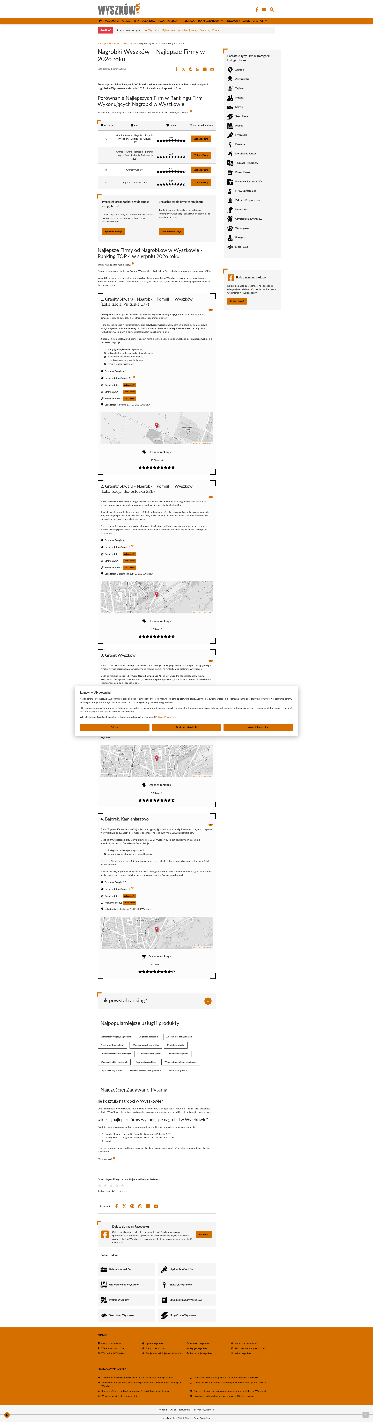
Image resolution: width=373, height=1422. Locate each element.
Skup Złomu (242, 116)
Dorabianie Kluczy (246, 153)
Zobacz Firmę (201, 139)
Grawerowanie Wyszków (124, 1284)
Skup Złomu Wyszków (183, 1315)
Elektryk (240, 144)
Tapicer (239, 88)
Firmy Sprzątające (245, 191)
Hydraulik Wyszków (181, 1269)
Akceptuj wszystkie (258, 727)
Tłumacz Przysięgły (246, 163)
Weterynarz (242, 228)
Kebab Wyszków (243, 1353)
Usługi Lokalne (129, 44)
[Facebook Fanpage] (256, 9)
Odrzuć (114, 727)
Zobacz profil (129, 385)
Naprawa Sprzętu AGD (248, 181)
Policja (126, 21)
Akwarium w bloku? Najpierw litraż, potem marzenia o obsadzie (226, 1378)
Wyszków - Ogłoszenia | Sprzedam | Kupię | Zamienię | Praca (183, 30)
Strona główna (104, 44)
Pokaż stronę (130, 392)
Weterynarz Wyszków (112, 1348)
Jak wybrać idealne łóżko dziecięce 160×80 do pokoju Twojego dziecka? (137, 1378)
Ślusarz (239, 97)
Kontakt (163, 1410)
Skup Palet (241, 247)
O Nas (173, 1410)
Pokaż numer (130, 398)
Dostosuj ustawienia (186, 727)
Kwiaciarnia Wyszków (246, 1343)
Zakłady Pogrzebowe (247, 200)
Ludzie (246, 21)
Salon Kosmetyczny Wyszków (250, 1348)
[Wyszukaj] (271, 9)
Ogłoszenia (148, 21)
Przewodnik (233, 21)
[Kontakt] (264, 9)
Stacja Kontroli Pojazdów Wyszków (164, 1353)
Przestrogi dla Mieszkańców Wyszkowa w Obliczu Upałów (224, 1396)
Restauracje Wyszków (201, 1353)
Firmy (136, 21)
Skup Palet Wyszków (121, 1315)
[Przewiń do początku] (366, 1415)
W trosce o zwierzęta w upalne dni (119, 1396)
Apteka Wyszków (155, 1343)
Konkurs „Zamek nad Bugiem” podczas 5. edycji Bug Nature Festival (135, 1391)
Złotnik (239, 69)
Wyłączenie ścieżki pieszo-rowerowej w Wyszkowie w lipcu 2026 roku (230, 1382)
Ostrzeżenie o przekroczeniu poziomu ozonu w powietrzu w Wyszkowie (230, 1391)
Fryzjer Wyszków (199, 1348)
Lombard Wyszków (200, 1343)
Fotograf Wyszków (155, 1348)
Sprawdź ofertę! (113, 232)
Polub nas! (204, 1234)
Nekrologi (189, 21)
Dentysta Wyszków (111, 1343)
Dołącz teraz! (237, 301)
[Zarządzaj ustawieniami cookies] (7, 1415)
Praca (161, 21)
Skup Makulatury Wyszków (186, 1300)
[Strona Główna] (100, 21)
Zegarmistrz (242, 79)
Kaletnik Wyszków (120, 1269)
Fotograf (240, 237)
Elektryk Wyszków (181, 1284)
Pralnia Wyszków (119, 1300)
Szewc (239, 107)
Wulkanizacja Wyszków (113, 1353)
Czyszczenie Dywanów (248, 219)
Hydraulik (241, 135)
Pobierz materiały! (171, 232)
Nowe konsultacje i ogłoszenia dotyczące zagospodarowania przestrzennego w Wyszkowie (141, 1384)
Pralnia (239, 125)
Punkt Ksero (242, 172)
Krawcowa (241, 209)
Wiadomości (112, 21)
